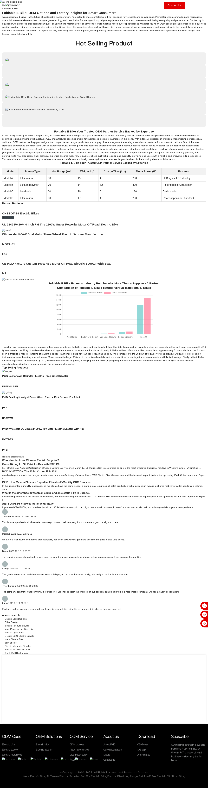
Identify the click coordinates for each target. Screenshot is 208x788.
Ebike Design (11, 622)
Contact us (175, 5)
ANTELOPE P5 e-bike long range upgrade (28, 503)
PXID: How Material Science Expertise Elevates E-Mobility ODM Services (46, 482)
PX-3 (4, 450)
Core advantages (113, 749)
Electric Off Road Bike (170, 776)
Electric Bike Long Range (122, 776)
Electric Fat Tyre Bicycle (17, 625)
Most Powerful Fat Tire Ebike (19, 629)
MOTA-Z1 (8, 244)
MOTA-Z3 (7, 439)
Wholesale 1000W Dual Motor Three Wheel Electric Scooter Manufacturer (52, 234)
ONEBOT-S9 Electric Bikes (20, 213)
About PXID (109, 744)
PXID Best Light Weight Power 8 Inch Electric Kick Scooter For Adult (41, 397)
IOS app (141, 749)
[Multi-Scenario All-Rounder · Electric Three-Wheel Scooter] (7, 371)
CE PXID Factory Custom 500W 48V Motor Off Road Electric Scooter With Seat (56, 263)
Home (36, 5)
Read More (8, 217)
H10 (4, 254)
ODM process (67, 5)
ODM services (87, 5)
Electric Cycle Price (14, 632)
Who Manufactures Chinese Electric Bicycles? (30, 460)
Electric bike (8, 744)
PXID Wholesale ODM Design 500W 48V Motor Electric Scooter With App (43, 428)
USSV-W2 (7, 418)
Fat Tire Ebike (147, 776)
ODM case (50, 5)
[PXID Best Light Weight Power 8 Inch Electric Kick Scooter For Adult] (7, 392)
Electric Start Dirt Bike (16, 619)
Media (123, 5)
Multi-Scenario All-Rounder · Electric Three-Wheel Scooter (35, 376)
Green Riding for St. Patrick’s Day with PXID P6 (30, 464)
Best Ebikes (11, 642)
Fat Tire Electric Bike (93, 776)
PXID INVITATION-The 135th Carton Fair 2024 (29, 471)
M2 (4, 273)
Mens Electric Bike (14, 639)
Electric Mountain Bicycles (18, 646)
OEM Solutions (107, 5)
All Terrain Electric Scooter (63, 776)
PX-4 (4, 407)
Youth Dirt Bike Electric (16, 653)
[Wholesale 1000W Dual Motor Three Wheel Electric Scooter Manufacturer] (6, 230)
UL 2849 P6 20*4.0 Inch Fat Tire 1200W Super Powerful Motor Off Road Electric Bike (60, 224)
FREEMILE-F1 (10, 386)
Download (151, 5)
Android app (143, 754)
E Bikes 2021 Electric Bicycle (19, 636)
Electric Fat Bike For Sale (18, 649)
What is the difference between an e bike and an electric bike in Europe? (46, 493)
